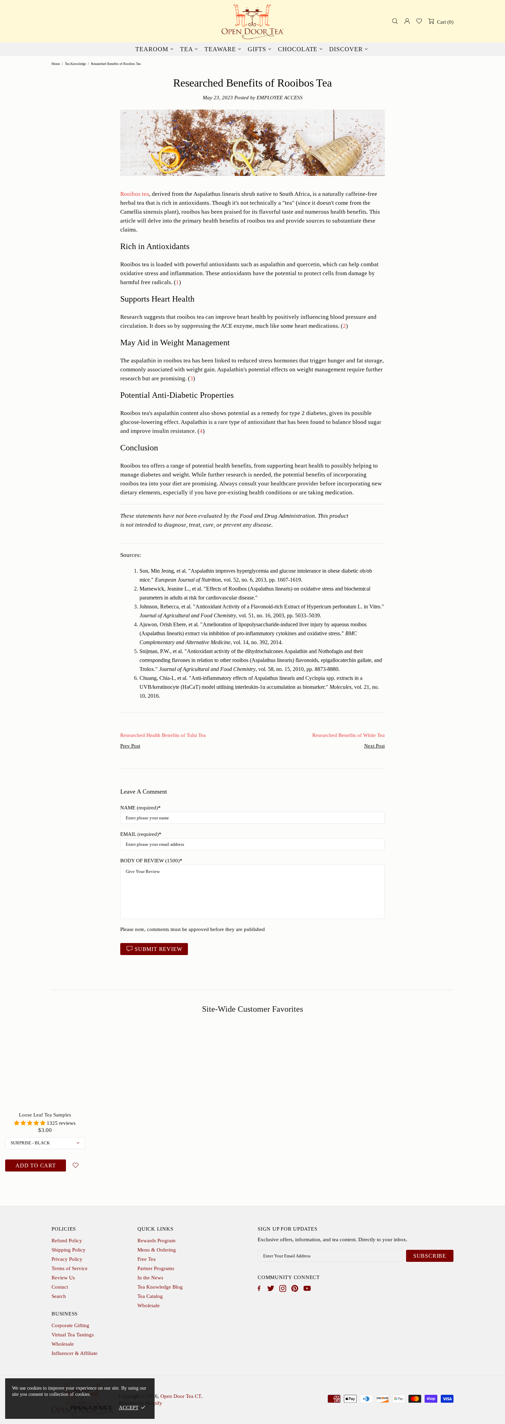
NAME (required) (139, 807)
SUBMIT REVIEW (158, 949)
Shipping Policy (69, 1250)
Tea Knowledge (75, 64)
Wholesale (148, 1305)
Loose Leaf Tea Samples (45, 1115)
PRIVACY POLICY (91, 1407)
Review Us (63, 1277)
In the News (150, 1277)
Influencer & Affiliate (75, 1353)
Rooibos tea (134, 194)
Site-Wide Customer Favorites (252, 1009)
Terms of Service (70, 1268)
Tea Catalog (150, 1296)
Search (59, 1296)
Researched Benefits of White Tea (348, 735)
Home (56, 64)
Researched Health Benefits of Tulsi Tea (163, 735)
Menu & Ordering (156, 1250)
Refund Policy (67, 1240)
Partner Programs (155, 1268)
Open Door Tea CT (252, 21)
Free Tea (146, 1259)
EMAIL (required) (139, 834)
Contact (60, 1287)
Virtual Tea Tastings (73, 1334)
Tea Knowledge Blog (160, 1287)
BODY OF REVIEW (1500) (150, 860)
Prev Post (130, 746)
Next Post (374, 746)
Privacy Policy (67, 1259)
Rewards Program (156, 1240)
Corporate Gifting (70, 1325)
